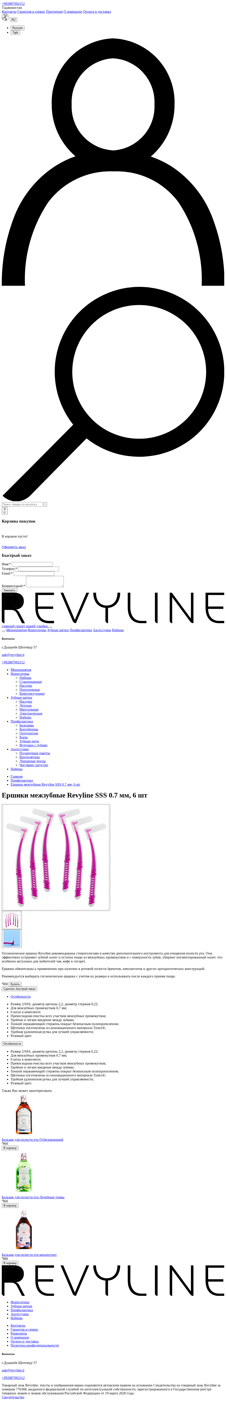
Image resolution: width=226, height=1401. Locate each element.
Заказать (9, 590)
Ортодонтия (28, 733)
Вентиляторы (29, 757)
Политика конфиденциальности (35, 1345)
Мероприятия (16, 630)
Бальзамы (26, 725)
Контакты (9, 11)
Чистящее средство (33, 765)
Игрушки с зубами (33, 745)
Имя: (6, 564)
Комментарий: (13, 586)
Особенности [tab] (21, 996)
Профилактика (81, 630)
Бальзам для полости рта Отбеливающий (32, 1139)
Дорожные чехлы (32, 761)
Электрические (30, 713)
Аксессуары (102, 630)
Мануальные (29, 709)
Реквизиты (19, 1333)
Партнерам (54, 11)
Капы (23, 737)
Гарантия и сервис (31, 11)
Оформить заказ (14, 547)
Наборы (118, 630)
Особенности (12, 1043)
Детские (25, 705)
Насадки (25, 685)
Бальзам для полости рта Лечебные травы (33, 1197)
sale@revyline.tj (13, 655)
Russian (17, 28)
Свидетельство (13, 1397)
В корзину (10, 1148)
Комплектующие (32, 693)
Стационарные (30, 682)
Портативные (29, 689)
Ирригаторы (37, 630)
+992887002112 (13, 4)
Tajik (15, 32)
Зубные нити (29, 741)
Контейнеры (28, 729)
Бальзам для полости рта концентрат (29, 1255)
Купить (15, 984)
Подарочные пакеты (34, 753)
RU (13, 19)
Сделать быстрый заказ (19, 988)
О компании (73, 11)
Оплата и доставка (97, 11)
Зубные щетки (58, 630)
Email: (7, 573)
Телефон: (9, 569)
